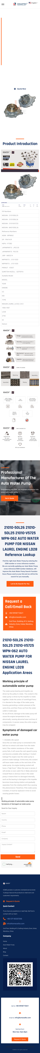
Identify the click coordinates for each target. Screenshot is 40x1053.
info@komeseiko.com (23, 1017)
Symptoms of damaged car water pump (16, 804)
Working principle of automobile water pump (18, 801)
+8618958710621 (22, 1006)
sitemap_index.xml (13, 1047)
